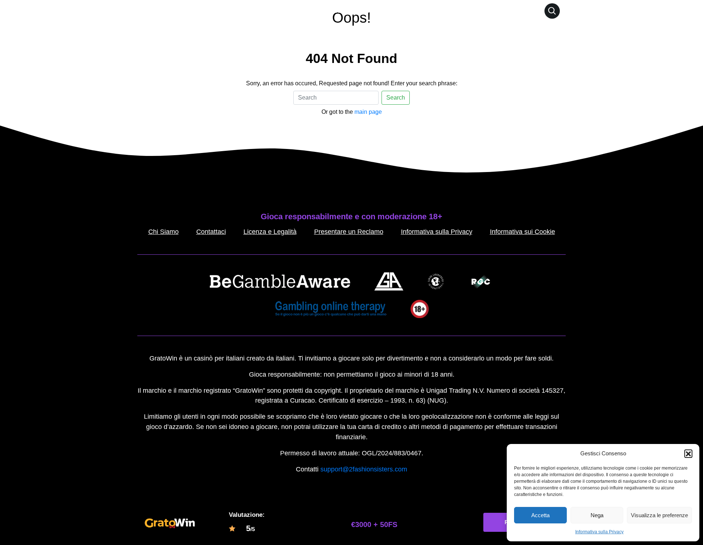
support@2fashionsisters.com (363, 469)
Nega (597, 515)
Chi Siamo (163, 231)
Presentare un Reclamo (348, 231)
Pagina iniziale (318, 10)
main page (368, 112)
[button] (688, 453)
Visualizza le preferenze (659, 515)
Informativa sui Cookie (522, 231)
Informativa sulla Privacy (599, 531)
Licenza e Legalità (270, 231)
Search (395, 97)
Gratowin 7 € (366, 10)
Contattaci (211, 231)
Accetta (540, 515)
